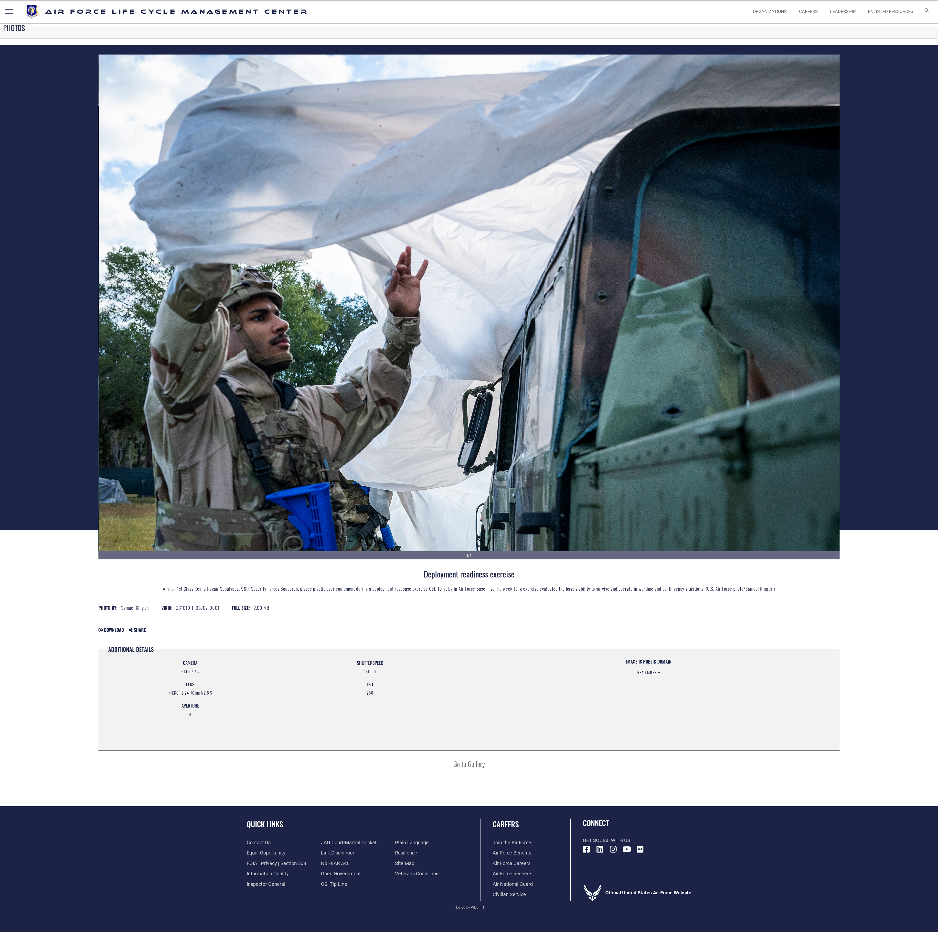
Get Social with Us (606, 840)
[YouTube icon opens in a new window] (626, 849)
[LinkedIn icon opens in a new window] (600, 849)
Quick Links (265, 824)
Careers (506, 824)
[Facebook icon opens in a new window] (586, 849)
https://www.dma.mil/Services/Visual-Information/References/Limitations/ (625, 690)
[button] (8, 11)
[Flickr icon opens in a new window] (640, 849)
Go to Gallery (469, 763)
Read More (647, 673)
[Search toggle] (926, 12)
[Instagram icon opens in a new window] (613, 849)
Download (113, 630)
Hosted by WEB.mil (469, 907)
